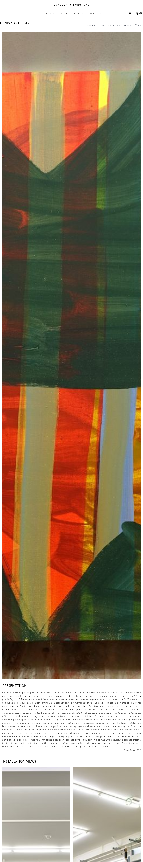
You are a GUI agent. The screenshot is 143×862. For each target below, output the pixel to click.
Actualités (79, 13)
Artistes (64, 13)
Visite (138, 25)
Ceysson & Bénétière (71, 4)
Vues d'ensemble (111, 25)
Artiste (127, 25)
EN (133, 13)
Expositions (48, 13)
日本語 (139, 13)
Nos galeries (96, 13)
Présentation (90, 25)
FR (130, 13)
